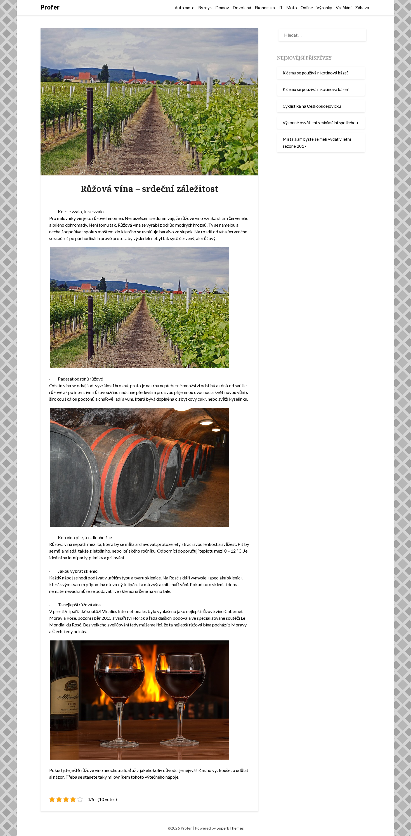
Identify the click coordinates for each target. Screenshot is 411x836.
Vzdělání (343, 7)
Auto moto (185, 7)
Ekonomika (265, 7)
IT (280, 7)
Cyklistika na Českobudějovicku (312, 106)
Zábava (362, 7)
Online (307, 7)
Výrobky (324, 7)
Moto (291, 7)
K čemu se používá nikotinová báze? (316, 72)
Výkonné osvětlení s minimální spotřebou (320, 122)
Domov (222, 7)
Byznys (205, 7)
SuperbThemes (230, 828)
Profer (50, 7)
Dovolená (242, 7)
